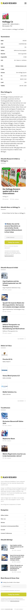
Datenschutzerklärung (9, 255)
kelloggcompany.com (21, 66)
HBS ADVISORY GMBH (9, 609)
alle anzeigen (21, 338)
